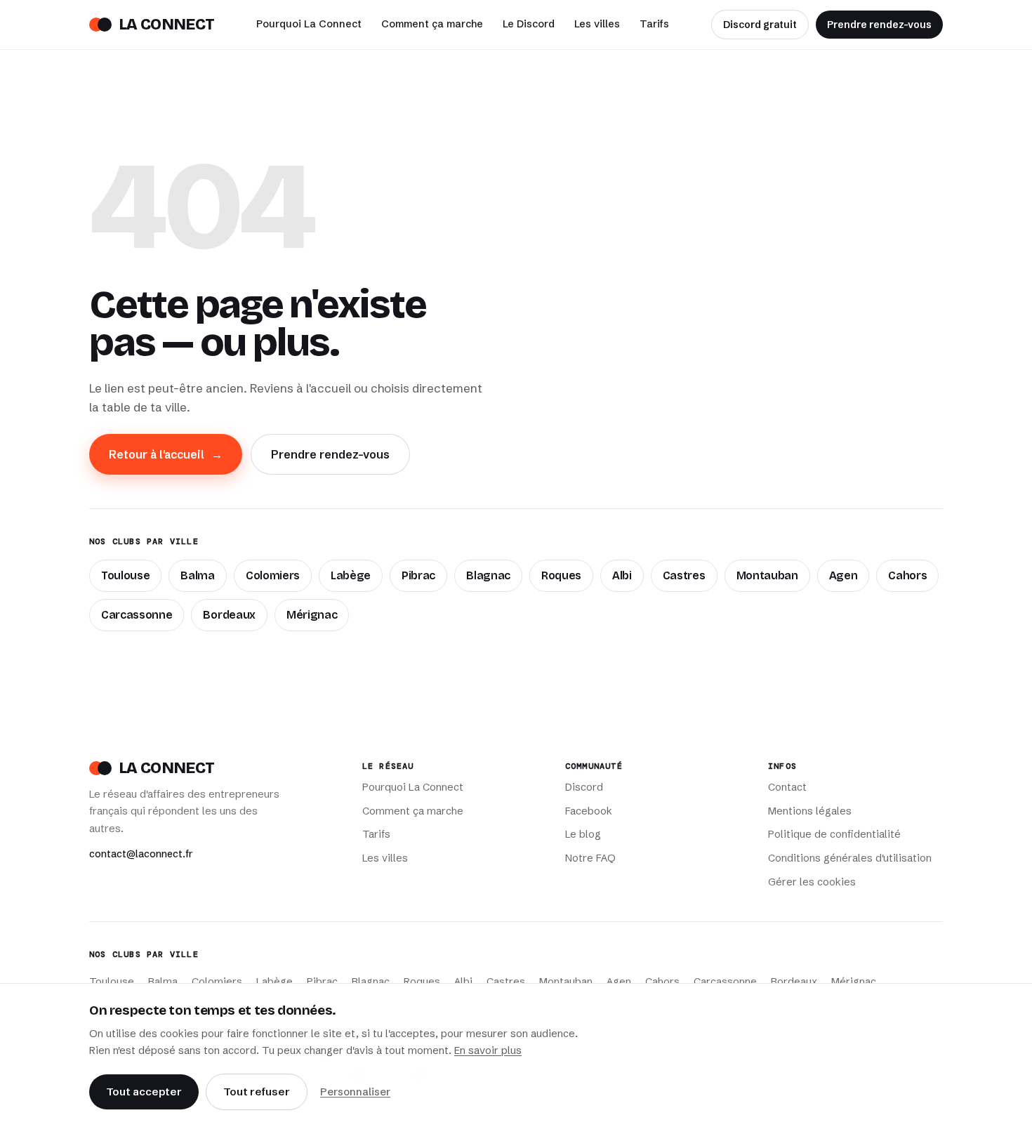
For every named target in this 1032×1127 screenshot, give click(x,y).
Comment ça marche (432, 24)
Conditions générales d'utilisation (850, 858)
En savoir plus (488, 1050)
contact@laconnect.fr (141, 854)
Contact (787, 787)
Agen (843, 575)
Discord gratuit (760, 24)
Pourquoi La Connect (309, 24)
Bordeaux (229, 614)
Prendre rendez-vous (879, 24)
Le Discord (529, 24)
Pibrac (418, 575)
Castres (684, 575)
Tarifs (654, 24)
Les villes (597, 24)
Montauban (767, 575)
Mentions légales (810, 811)
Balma (197, 575)
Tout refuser (256, 1091)
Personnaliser (355, 1091)
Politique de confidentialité (834, 834)
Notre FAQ (590, 858)
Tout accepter (144, 1091)
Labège (351, 575)
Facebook (588, 811)
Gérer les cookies (812, 882)
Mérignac (311, 614)
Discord (584, 787)
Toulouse (125, 575)
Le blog (583, 834)
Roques (561, 575)
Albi (622, 575)
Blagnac (488, 575)
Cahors (907, 575)
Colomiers (273, 575)
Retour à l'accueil (166, 454)
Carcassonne (136, 614)
